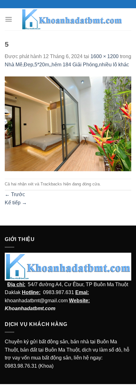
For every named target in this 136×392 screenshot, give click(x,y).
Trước (15, 194)
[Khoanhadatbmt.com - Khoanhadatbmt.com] (72, 19)
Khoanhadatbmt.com (30, 308)
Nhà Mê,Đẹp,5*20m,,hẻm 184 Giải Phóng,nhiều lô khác (67, 64)
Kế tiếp (16, 202)
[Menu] (8, 19)
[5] (68, 123)
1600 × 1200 (104, 56)
